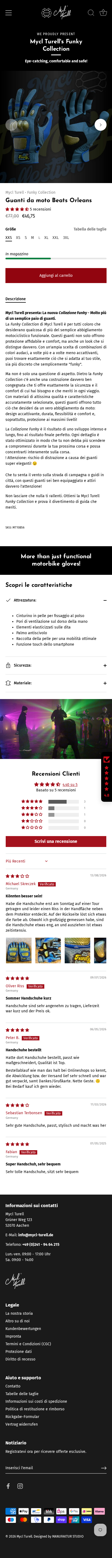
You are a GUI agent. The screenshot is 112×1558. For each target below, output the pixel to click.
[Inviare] (104, 1468)
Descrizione (15, 299)
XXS (8, 238)
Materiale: (22, 683)
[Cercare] (91, 14)
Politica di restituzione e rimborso (34, 1409)
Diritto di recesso (20, 1359)
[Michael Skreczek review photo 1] (19, 950)
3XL (66, 238)
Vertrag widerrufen (21, 1424)
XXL (55, 238)
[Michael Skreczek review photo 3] (77, 950)
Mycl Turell (14, 192)
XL (46, 238)
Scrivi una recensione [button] (56, 841)
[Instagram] (20, 1486)
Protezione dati (18, 1351)
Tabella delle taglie (90, 229)
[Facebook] (8, 1486)
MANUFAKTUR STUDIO (67, 1536)
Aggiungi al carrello (56, 275)
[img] (17, 876)
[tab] (18, 299)
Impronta (13, 1336)
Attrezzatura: (24, 600)
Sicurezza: (22, 665)
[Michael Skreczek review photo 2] (48, 950)
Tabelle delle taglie (22, 1394)
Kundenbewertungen (23, 1328)
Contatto (12, 1386)
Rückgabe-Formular (22, 1416)
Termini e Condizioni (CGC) (28, 1344)
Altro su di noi (17, 1321)
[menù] (9, 13)
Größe (56, 229)
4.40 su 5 (70, 784)
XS (18, 238)
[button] (11, 125)
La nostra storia (19, 1313)
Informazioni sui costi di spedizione (36, 1401)
